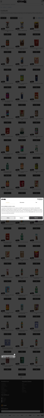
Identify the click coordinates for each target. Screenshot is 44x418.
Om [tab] (36, 202)
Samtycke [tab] (7, 202)
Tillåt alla (36, 217)
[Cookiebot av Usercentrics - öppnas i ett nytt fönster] (38, 199)
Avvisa (8, 217)
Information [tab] (22, 202)
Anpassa (21, 217)
